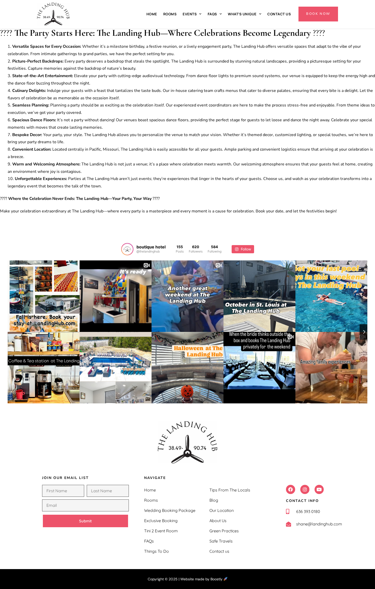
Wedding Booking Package (169, 510)
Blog (213, 500)
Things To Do (156, 551)
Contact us (279, 14)
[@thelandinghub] (127, 249)
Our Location (221, 510)
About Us (218, 520)
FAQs (212, 14)
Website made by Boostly (201, 579)
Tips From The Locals (229, 489)
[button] (290, 489)
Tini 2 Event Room (161, 530)
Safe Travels (221, 541)
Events (190, 14)
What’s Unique (242, 14)
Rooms (170, 14)
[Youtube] (319, 489)
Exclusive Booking (161, 520)
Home (151, 14)
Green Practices (224, 530)
